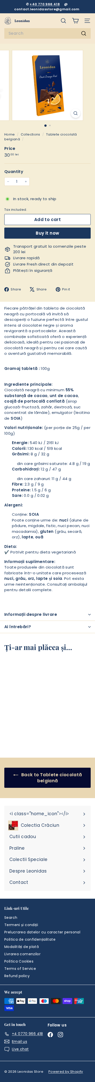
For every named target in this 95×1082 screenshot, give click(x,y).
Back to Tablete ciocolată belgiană (51, 778)
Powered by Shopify (65, 1071)
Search (10, 917)
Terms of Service (20, 968)
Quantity (13, 172)
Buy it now (47, 233)
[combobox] (47, 33)
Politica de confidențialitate (29, 939)
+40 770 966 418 (45, 4)
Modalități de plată (21, 946)
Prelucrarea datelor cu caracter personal (42, 932)
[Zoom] (75, 113)
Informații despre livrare (30, 614)
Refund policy (17, 975)
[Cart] (75, 20)
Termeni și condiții (21, 924)
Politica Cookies (18, 961)
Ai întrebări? (17, 627)
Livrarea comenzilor (22, 954)
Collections (31, 134)
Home (10, 134)
